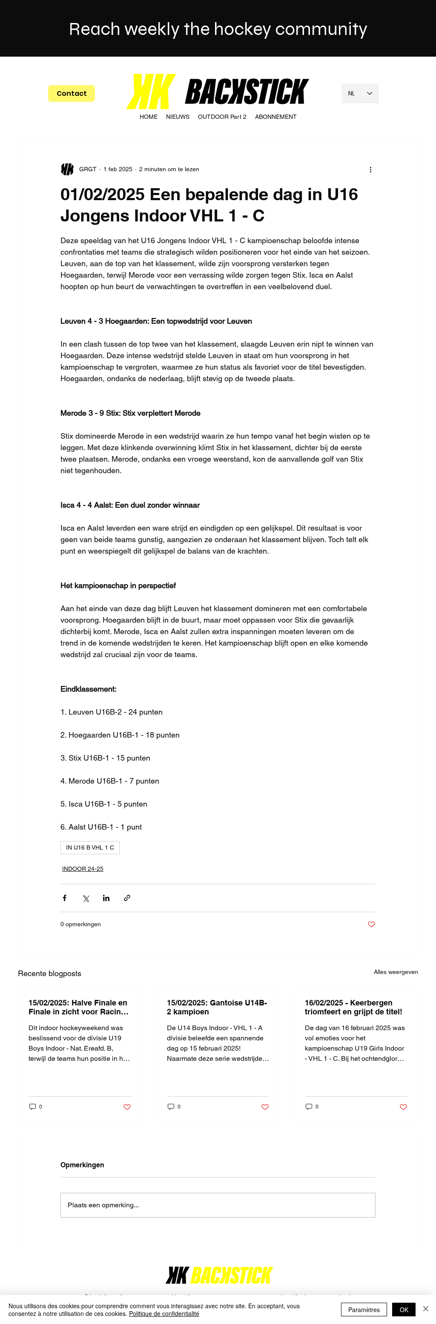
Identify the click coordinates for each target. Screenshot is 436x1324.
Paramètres (364, 1309)
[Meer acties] (370, 169)
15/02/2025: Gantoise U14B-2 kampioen (217, 1007)
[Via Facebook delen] (64, 898)
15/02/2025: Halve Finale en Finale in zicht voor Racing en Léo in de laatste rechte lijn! (78, 1007)
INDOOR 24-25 (82, 868)
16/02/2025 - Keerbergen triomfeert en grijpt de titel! (353, 1007)
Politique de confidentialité (164, 1313)
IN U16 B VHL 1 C (90, 847)
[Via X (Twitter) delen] (85, 898)
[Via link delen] (127, 898)
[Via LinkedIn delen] (106, 898)
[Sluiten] (426, 1309)
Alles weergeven (396, 971)
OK (404, 1309)
